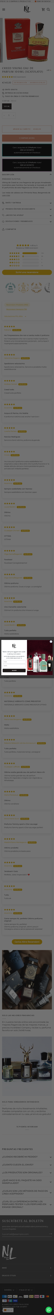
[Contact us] (49, 1310)
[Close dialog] (51, 641)
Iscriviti (14, 670)
